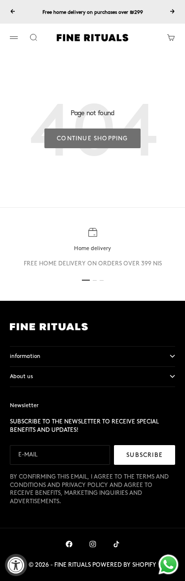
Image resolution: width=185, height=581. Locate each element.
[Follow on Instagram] (93, 544)
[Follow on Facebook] (69, 544)
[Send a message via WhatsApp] (168, 564)
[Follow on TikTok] (116, 544)
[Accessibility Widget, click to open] (16, 565)
